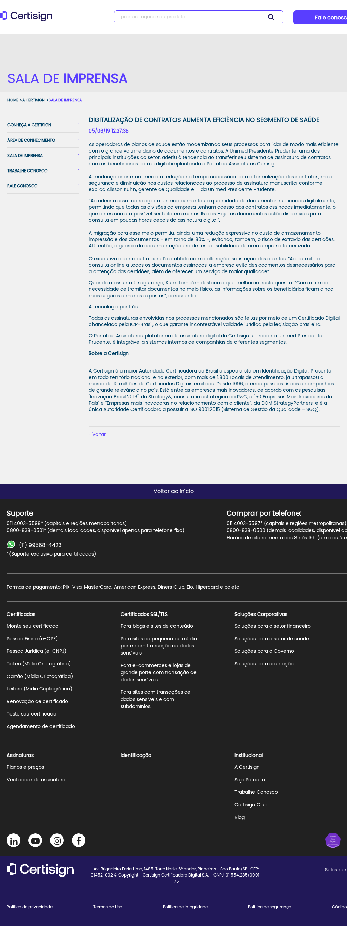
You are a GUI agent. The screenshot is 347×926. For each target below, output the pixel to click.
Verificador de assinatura (36, 780)
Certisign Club (250, 805)
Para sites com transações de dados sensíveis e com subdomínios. (155, 699)
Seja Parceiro (249, 780)
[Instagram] (57, 840)
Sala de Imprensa (65, 100)
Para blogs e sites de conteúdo (157, 626)
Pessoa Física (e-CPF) (32, 639)
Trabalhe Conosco (256, 792)
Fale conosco (22, 186)
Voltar (99, 434)
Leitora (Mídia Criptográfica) (39, 689)
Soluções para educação (264, 664)
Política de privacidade (30, 907)
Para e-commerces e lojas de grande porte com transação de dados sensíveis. (159, 672)
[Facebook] (78, 840)
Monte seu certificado (32, 626)
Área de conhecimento (31, 140)
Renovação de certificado (37, 701)
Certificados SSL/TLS (144, 614)
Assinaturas (20, 755)
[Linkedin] (13, 840)
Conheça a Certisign (29, 125)
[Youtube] (35, 840)
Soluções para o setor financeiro (272, 626)
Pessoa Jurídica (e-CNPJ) (36, 651)
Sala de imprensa (25, 156)
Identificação (136, 755)
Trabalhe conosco (27, 171)
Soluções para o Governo (264, 651)
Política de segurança (269, 907)
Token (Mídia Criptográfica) (39, 664)
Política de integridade (185, 907)
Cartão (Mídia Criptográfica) (40, 676)
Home (12, 100)
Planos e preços (25, 767)
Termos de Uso (107, 907)
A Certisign (33, 100)
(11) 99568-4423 (40, 545)
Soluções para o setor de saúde (271, 639)
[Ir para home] (28, 19)
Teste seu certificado (31, 714)
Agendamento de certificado (41, 726)
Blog (239, 817)
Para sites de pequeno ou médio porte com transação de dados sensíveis (159, 646)
